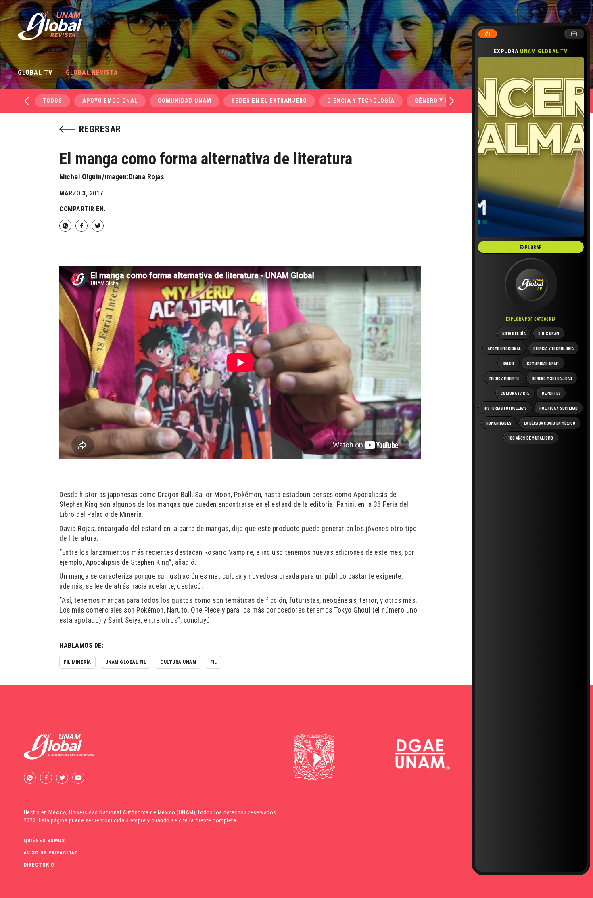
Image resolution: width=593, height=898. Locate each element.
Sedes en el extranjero (269, 100)
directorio (39, 865)
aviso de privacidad (51, 853)
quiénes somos (44, 840)
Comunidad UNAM (184, 100)
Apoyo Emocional (110, 100)
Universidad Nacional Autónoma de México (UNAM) (132, 812)
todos (52, 100)
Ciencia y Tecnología (361, 100)
